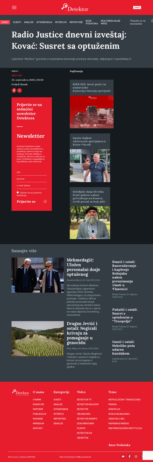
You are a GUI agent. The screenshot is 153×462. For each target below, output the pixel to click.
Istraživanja (44, 22)
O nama (38, 392)
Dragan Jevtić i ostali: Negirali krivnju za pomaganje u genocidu (82, 333)
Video (137, 7)
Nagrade (38, 419)
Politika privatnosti (83, 457)
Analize (28, 22)
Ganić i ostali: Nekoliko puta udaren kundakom (123, 347)
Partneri (38, 409)
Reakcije (58, 423)
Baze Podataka (119, 445)
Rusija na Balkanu (119, 414)
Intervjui (61, 22)
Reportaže (76, 22)
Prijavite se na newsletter (138, 22)
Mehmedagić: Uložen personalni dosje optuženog (83, 267)
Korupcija (114, 409)
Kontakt (38, 428)
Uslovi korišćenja (66, 457)
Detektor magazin (87, 404)
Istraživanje (61, 409)
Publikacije (39, 414)
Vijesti (17, 22)
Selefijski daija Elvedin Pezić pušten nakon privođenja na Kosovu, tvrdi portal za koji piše (89, 196)
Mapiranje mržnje (118, 423)
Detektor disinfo (87, 419)
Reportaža (60, 419)
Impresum (38, 423)
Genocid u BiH (116, 419)
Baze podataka (92, 22)
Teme (112, 392)
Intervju (59, 414)
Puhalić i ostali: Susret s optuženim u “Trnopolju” (124, 315)
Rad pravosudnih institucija (125, 428)
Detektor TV (84, 399)
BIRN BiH (17, 75)
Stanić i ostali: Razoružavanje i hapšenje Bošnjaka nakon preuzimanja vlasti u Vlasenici (124, 275)
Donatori (38, 404)
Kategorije (61, 392)
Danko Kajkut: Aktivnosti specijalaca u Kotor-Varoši (89, 141)
